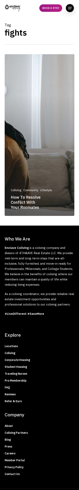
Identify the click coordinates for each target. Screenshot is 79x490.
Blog (8, 439)
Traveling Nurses (16, 373)
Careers (10, 453)
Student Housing (16, 367)
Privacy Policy (14, 467)
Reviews (10, 394)
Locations (11, 346)
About (9, 426)
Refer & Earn (13, 401)
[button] (70, 8)
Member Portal (15, 460)
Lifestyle (46, 190)
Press (8, 446)
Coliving (16, 190)
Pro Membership (16, 380)
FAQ (7, 387)
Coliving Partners (16, 433)
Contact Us (12, 474)
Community (30, 190)
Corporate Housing (17, 360)
